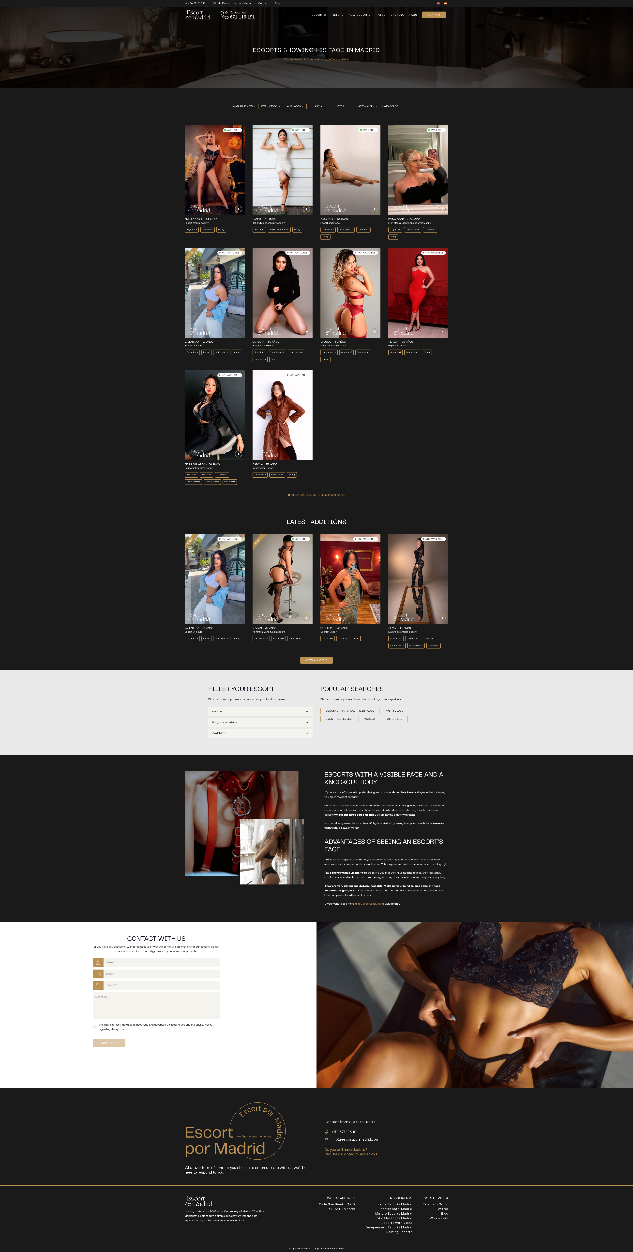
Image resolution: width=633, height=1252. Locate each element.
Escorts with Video (397, 1222)
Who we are (439, 1218)
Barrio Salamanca (279, 230)
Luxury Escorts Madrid (394, 1204)
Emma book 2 (193, 219)
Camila (258, 464)
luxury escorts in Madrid (369, 904)
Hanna (257, 219)
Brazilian (259, 230)
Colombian (328, 230)
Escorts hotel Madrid (395, 1209)
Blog (444, 1213)
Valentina (192, 342)
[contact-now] (238, 14)
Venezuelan (363, 352)
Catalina (326, 219)
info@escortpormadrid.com (355, 1139)
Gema (392, 628)
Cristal (325, 342)
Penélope (327, 628)
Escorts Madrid (293, 59)
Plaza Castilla (277, 352)
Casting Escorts (399, 1232)
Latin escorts (346, 230)
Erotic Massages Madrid (393, 1218)
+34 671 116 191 (345, 1132)
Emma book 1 (397, 219)
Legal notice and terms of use (329, 1249)
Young (221, 230)
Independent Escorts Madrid (388, 1227)
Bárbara (258, 342)
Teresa (393, 342)
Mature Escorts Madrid (393, 1213)
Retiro (206, 352)
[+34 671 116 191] (328, 1132)
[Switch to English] (439, 4)
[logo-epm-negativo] (197, 14)
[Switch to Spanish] (446, 4)
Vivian (257, 628)
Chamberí (207, 230)
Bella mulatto (195, 464)
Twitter (442, 1209)
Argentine (192, 230)
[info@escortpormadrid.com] (328, 1140)
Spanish (342, 638)
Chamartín (260, 359)
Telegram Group (435, 1204)
